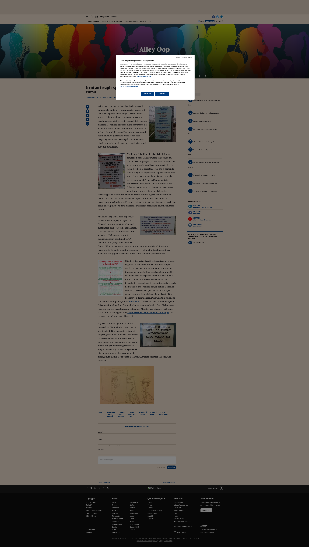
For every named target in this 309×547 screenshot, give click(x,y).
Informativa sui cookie (144, 76)
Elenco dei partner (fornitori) (129, 86)
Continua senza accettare (184, 57)
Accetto (162, 93)
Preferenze (147, 93)
